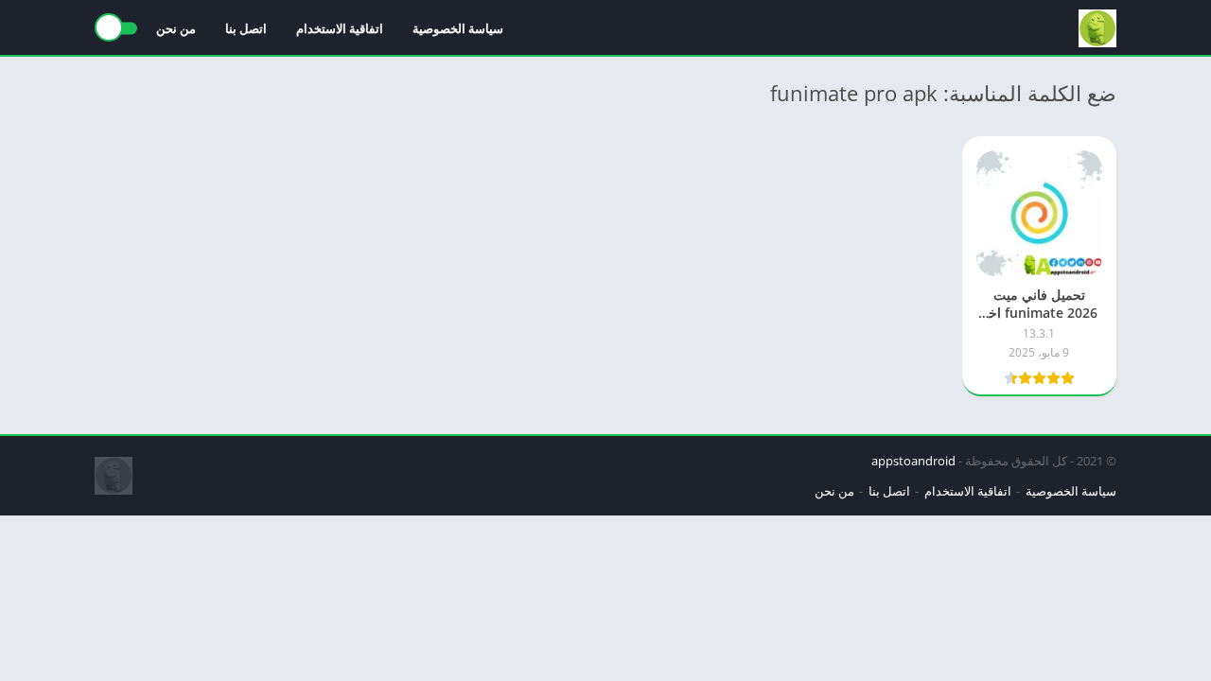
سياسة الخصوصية (457, 28)
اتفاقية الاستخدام (339, 28)
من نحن (176, 28)
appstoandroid (913, 460)
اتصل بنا (246, 28)
